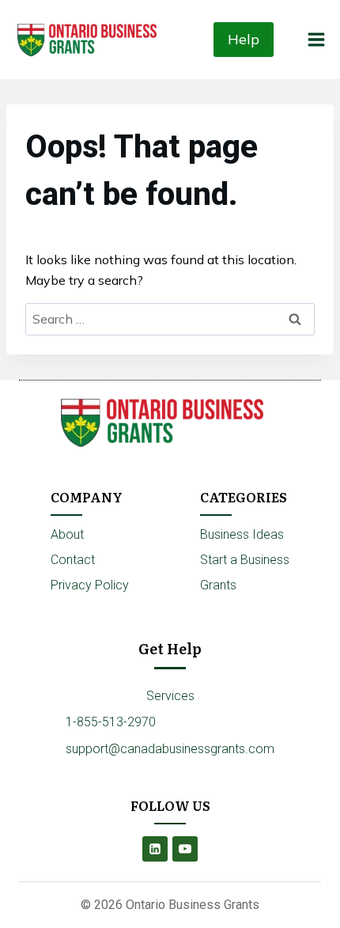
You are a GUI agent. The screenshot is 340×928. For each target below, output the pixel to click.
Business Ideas (242, 534)
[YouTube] (185, 849)
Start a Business (244, 559)
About (67, 534)
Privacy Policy (90, 585)
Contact (73, 559)
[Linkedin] (155, 849)
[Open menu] (316, 39)
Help (243, 39)
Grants (218, 585)
